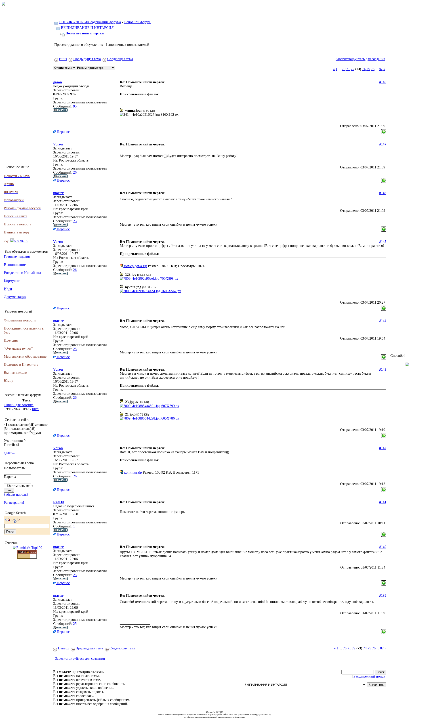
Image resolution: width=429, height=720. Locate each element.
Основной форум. (137, 22)
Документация (15, 297)
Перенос (63, 132)
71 (348, 69)
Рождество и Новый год (22, 273)
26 (75, 172)
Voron (58, 144)
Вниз (63, 59)
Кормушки (12, 281)
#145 (382, 241)
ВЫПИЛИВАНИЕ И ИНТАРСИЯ (87, 27)
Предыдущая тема (87, 59)
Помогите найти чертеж (84, 33)
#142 (382, 448)
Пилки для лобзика (19, 405)
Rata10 (58, 502)
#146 (382, 193)
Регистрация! (14, 502)
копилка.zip (132, 472)
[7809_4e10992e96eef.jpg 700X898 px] (149, 278)
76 (372, 69)
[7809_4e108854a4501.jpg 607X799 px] (149, 406)
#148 (382, 82)
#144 (382, 321)
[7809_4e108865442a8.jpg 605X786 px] (149, 418)
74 (364, 69)
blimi (35, 409)
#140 (382, 547)
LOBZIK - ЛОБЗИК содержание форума (90, 22)
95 (75, 106)
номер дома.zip (135, 266)
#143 (382, 369)
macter (58, 193)
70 (343, 69)
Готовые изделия (17, 256)
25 (75, 221)
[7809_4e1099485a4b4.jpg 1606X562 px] (150, 291)
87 (381, 69)
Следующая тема (120, 59)
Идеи (8, 289)
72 (352, 69)
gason (57, 82)
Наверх (63, 648)
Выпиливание (15, 265)
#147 (382, 144)
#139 (382, 595)
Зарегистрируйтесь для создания (360, 59)
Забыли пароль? (16, 494)
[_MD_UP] (383, 130)
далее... (9, 453)
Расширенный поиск (369, 676)
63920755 (21, 241)
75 (368, 69)
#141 (382, 502)
